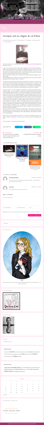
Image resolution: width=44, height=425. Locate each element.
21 (5, 390)
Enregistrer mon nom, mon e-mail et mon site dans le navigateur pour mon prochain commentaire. (21, 211)
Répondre (39, 177)
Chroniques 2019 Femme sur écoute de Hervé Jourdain (35, 167)
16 (16, 388)
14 (5, 388)
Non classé (19, 121)
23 (16, 390)
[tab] (7, 349)
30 (16, 392)
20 (38, 388)
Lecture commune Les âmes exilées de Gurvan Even (9, 154)
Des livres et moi (36, 40)
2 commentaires (8, 41)
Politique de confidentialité (31, 423)
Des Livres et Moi (7, 22)
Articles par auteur (7, 364)
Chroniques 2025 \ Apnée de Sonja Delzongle (22, 159)
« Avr (4, 394)
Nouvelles (23, 121)
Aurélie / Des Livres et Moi (9, 40)
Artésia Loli (9, 121)
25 (27, 390)
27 (38, 390)
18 (27, 388)
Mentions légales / (23, 423)
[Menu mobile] (41, 21)
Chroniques (28, 40)
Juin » (6, 394)
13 (38, 386)
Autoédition (14, 121)
